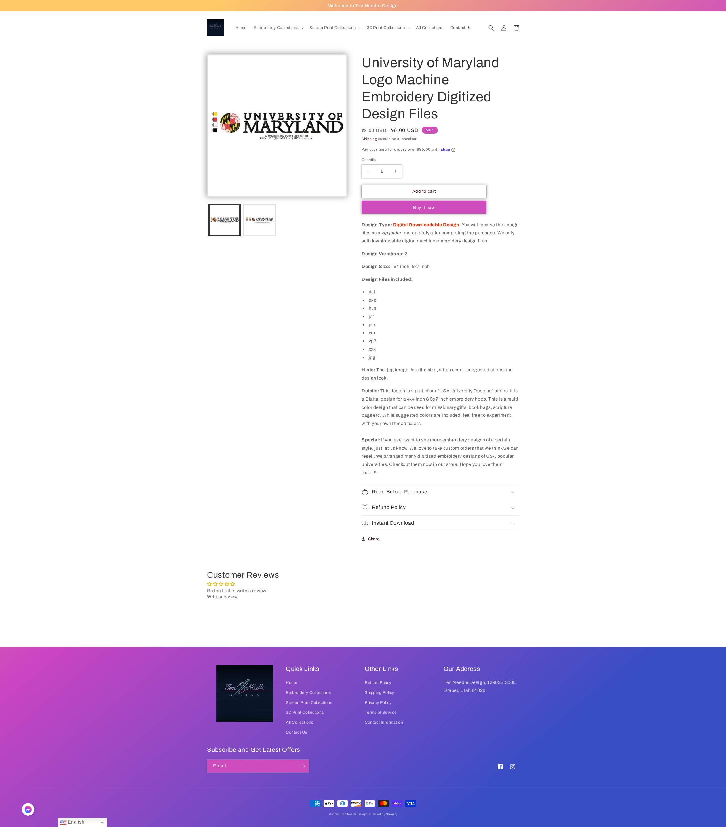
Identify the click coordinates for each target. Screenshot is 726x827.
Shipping (369, 139)
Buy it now (424, 207)
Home (291, 683)
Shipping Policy (379, 692)
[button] (278, 28)
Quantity (369, 160)
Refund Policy (378, 683)
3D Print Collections (305, 712)
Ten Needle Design (354, 814)
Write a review (222, 596)
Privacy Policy (378, 702)
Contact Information (384, 722)
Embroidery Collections (308, 692)
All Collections (299, 722)
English (76, 822)
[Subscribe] (302, 766)
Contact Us (296, 732)
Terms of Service (381, 712)
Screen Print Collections (309, 702)
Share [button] (374, 539)
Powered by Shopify (383, 814)
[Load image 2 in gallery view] (259, 220)
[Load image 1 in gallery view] (224, 220)
